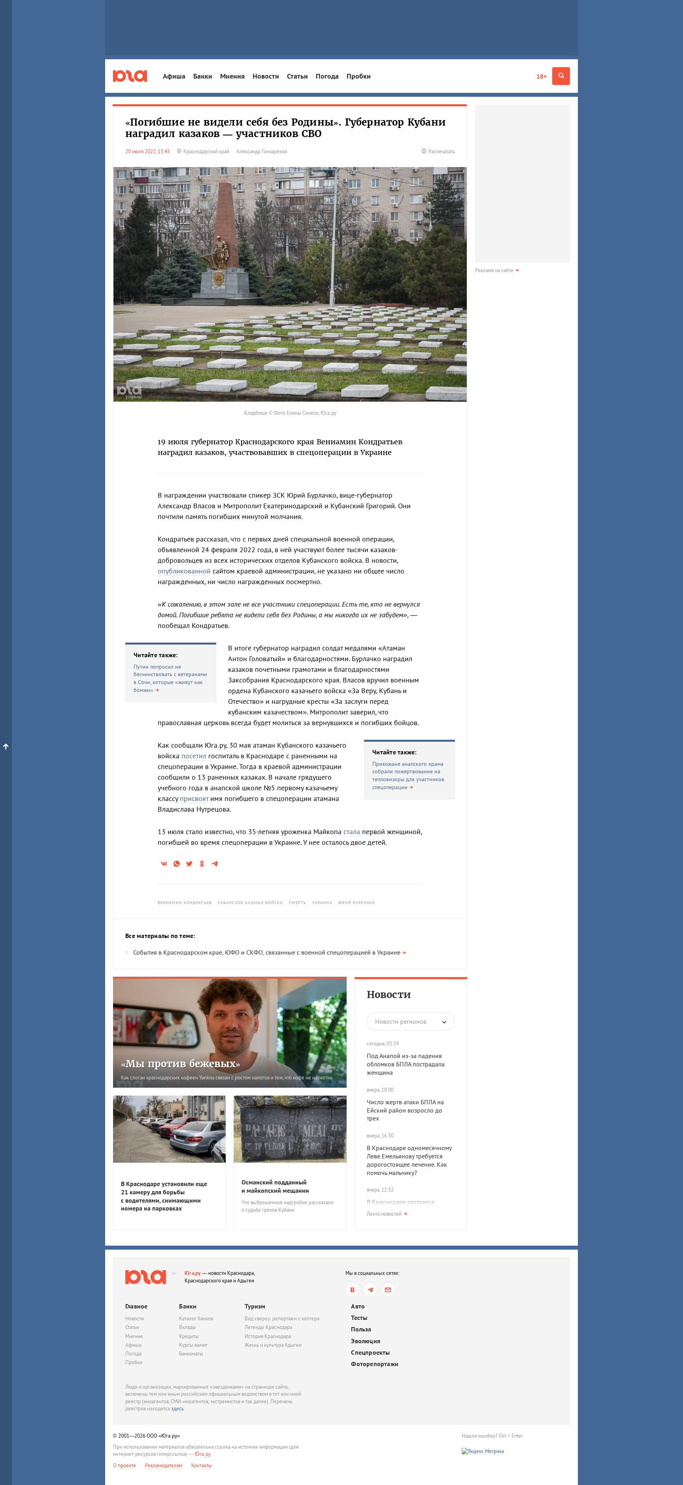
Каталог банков (196, 1318)
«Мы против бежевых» (180, 1064)
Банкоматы (191, 1353)
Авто (358, 1306)
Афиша (174, 76)
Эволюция (365, 1341)
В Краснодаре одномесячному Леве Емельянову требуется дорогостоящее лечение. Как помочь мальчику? (409, 1160)
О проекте (124, 1465)
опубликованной (184, 570)
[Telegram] (370, 1290)
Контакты (201, 1465)
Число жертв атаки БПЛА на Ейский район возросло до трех (405, 1110)
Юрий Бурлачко (356, 902)
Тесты (359, 1317)
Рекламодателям (163, 1465)
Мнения (232, 76)
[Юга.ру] (130, 76)
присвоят (194, 798)
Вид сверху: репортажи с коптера (282, 1318)
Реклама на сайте (494, 270)
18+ (541, 76)
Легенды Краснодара (268, 1327)
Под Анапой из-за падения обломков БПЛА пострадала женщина (406, 1064)
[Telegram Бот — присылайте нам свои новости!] (388, 1290)
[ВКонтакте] (352, 1290)
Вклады (187, 1327)
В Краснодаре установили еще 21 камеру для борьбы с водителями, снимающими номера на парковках (164, 1196)
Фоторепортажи (374, 1364)
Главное (136, 1306)
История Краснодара (268, 1336)
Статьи (297, 76)
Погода (327, 76)
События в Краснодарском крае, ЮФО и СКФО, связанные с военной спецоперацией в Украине (266, 952)
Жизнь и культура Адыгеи (273, 1345)
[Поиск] (561, 76)
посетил (193, 755)
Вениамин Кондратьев (185, 902)
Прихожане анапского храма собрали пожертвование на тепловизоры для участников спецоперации (408, 775)
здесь (177, 1408)
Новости (266, 76)
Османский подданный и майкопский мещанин (275, 1186)
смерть (297, 902)
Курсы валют (193, 1345)
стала (351, 831)
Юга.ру (193, 1273)
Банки (202, 76)
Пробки (359, 76)
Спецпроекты (370, 1352)
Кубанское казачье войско (250, 902)
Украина (322, 902)
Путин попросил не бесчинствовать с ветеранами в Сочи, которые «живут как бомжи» (170, 678)
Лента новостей (384, 1214)
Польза (361, 1329)
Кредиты (189, 1336)
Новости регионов (400, 1021)
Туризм (255, 1306)
